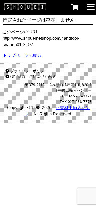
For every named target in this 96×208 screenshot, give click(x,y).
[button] (91, 6)
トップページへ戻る (22, 55)
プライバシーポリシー (29, 71)
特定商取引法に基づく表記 (32, 76)
